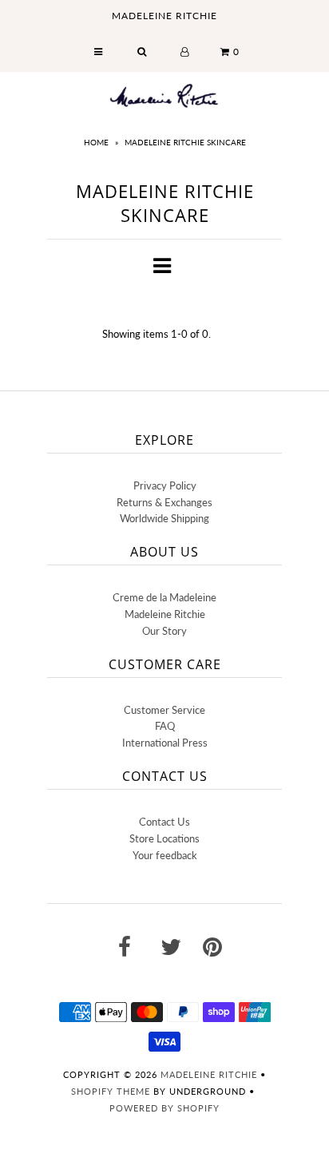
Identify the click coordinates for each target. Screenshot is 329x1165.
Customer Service (164, 709)
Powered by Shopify (164, 1108)
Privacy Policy (164, 485)
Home (96, 142)
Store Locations (164, 838)
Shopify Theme (110, 1091)
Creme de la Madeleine (164, 597)
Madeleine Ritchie (165, 614)
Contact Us (164, 821)
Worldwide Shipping (164, 518)
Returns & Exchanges (164, 502)
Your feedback (165, 855)
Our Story (164, 630)
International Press (165, 742)
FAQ (165, 725)
